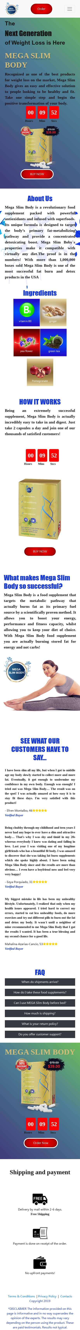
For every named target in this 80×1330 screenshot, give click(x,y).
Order (41, 8)
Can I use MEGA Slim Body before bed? (40, 1002)
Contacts (66, 1296)
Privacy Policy (48, 1296)
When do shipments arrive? (40, 982)
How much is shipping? (40, 1013)
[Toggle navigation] (69, 9)
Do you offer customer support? (39, 1034)
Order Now (40, 1143)
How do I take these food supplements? (40, 992)
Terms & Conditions (22, 1296)
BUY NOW (37, 174)
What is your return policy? (40, 1023)
